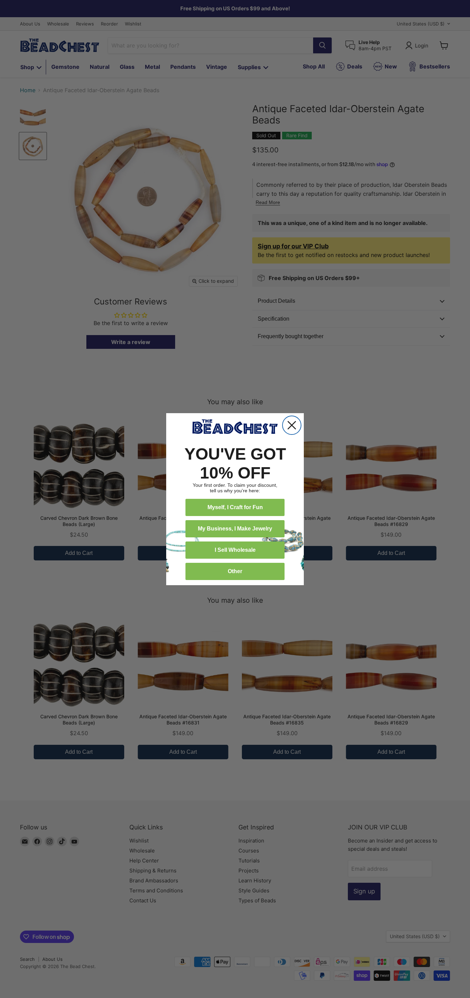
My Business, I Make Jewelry (235, 529)
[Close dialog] (291, 425)
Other (235, 571)
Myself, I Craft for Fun (235, 507)
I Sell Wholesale (235, 550)
